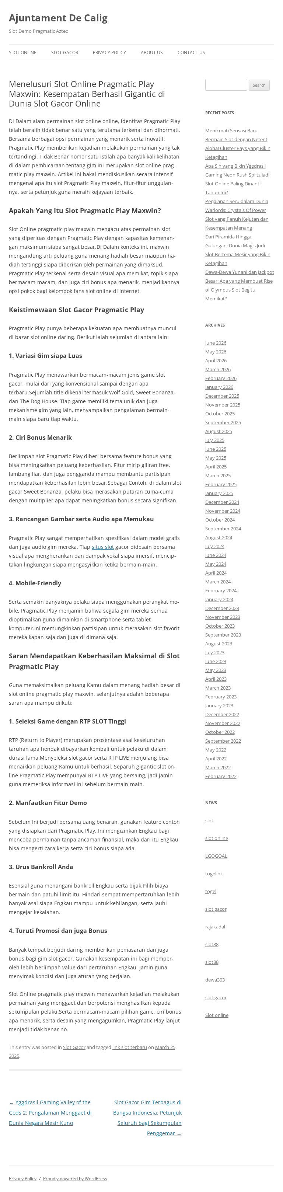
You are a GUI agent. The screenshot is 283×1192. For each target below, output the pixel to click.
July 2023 (214, 652)
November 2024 (222, 511)
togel (210, 891)
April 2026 (216, 360)
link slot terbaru (129, 1047)
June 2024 (215, 555)
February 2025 (221, 484)
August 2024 (218, 537)
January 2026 (219, 387)
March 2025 (218, 475)
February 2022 (221, 776)
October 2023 (220, 626)
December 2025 (222, 396)
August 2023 (218, 643)
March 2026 (218, 369)
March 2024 (218, 581)
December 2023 (222, 608)
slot (209, 820)
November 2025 (222, 404)
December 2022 (222, 714)
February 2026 (221, 378)
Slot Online (22, 52)
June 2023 (215, 661)
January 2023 (219, 705)
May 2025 (215, 457)
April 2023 (216, 679)
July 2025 (214, 440)
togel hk (214, 873)
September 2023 (223, 634)
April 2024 (216, 572)
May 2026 (215, 351)
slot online (216, 838)
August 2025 (218, 431)
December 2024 (222, 502)
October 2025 (220, 413)
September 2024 (223, 528)
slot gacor (216, 909)
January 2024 (219, 599)
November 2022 (222, 723)
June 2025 (215, 449)
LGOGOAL (216, 856)
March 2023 (218, 687)
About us (152, 52)
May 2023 (215, 670)
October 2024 (220, 519)
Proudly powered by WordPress (75, 1178)
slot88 (212, 944)
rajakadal (215, 926)
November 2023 (222, 617)
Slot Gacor (64, 52)
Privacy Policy (109, 52)
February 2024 (221, 590)
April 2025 (216, 466)
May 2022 (215, 749)
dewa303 (215, 979)
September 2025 (223, 422)
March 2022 (218, 767)
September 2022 (223, 741)
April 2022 (216, 758)
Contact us (191, 52)
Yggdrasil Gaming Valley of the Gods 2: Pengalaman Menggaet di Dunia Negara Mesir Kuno (50, 1112)
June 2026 (215, 342)
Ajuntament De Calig (58, 17)
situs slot (103, 546)
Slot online (216, 1015)
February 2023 (221, 696)
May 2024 (215, 564)
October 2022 (220, 732)
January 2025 (219, 493)
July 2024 (214, 546)
